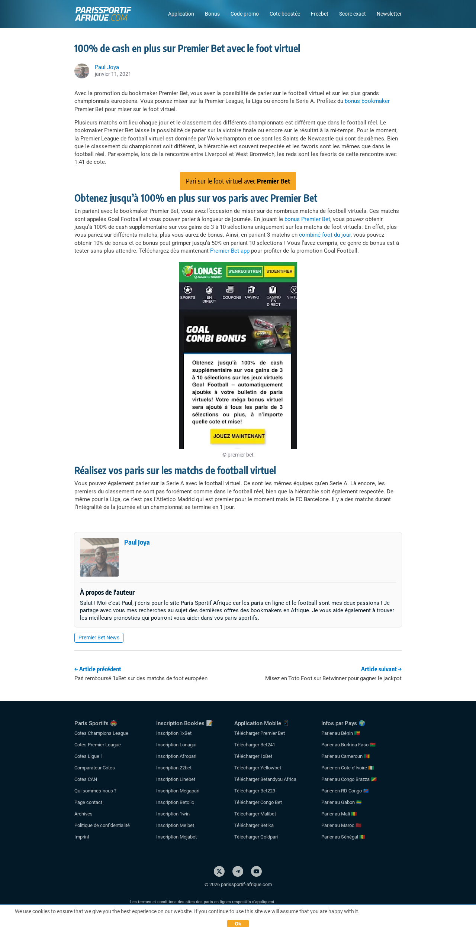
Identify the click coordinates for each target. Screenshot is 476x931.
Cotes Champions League (101, 733)
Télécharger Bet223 (254, 791)
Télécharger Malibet (255, 814)
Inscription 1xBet (174, 733)
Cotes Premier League (97, 744)
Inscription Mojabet (176, 837)
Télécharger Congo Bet (258, 802)
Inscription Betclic (175, 802)
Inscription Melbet (175, 825)
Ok (238, 924)
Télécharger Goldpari (256, 837)
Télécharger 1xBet (253, 756)
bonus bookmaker (367, 101)
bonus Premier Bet (307, 219)
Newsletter (389, 14)
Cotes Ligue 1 (88, 756)
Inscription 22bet (174, 768)
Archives (83, 814)
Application (181, 14)
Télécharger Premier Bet (259, 733)
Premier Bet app (230, 250)
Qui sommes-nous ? (95, 791)
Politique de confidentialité (102, 825)
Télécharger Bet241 (254, 744)
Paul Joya (137, 542)
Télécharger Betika (254, 825)
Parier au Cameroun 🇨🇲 (345, 756)
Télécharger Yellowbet (257, 768)
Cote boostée (285, 14)
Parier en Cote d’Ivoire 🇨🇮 (347, 768)
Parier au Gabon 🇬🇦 (341, 802)
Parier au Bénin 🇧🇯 (340, 733)
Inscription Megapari (177, 791)
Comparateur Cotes (94, 768)
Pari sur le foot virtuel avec (238, 180)
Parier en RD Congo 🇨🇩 (345, 791)
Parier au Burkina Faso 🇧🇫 (348, 744)
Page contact (88, 802)
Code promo (245, 14)
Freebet (319, 14)
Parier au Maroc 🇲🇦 (341, 825)
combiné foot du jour (325, 234)
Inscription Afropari (176, 756)
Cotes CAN (85, 779)
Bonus (212, 14)
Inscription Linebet (175, 779)
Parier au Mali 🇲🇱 (339, 814)
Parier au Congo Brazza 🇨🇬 (349, 779)
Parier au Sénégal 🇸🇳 (343, 837)
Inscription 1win (173, 814)
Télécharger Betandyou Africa (265, 779)
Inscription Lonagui (176, 744)
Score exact (352, 14)
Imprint (81, 837)
